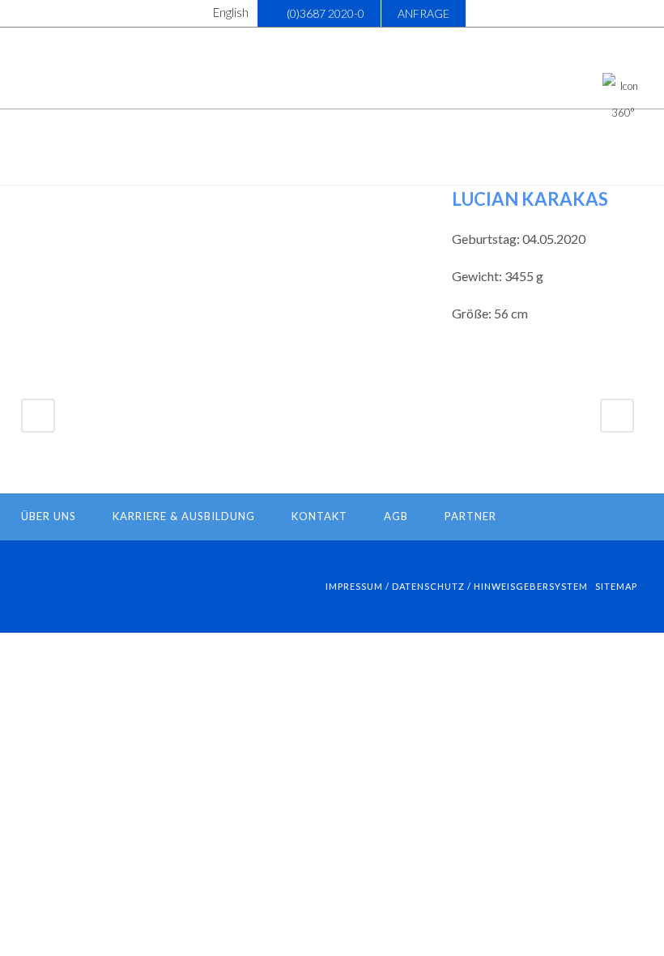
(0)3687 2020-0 (325, 13)
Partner (470, 516)
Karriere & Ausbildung (184, 516)
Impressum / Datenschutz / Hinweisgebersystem (457, 586)
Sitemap (616, 586)
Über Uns (48, 516)
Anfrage (423, 13)
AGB (396, 516)
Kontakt (319, 516)
